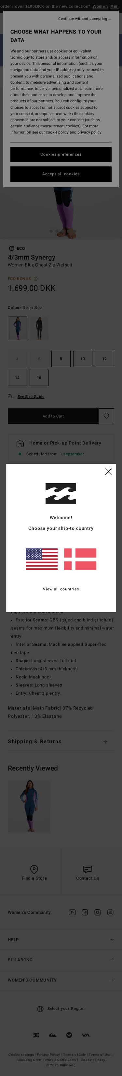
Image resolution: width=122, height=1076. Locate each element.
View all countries (61, 589)
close (108, 471)
